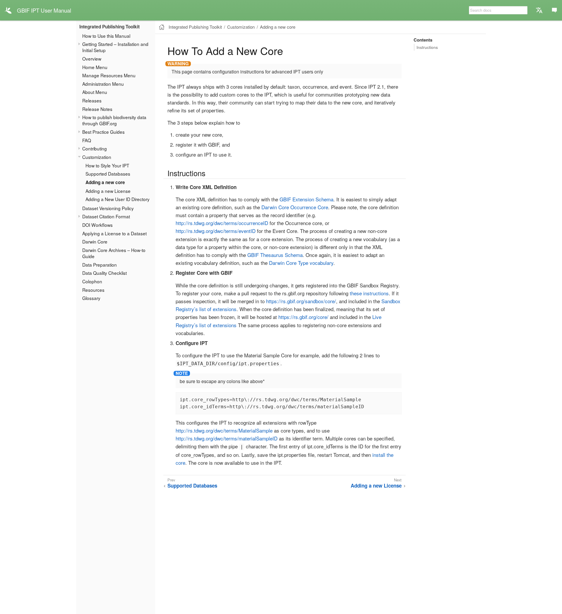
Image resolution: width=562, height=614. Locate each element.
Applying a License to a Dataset (114, 233)
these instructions (369, 293)
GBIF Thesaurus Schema (275, 254)
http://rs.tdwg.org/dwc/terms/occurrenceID (222, 223)
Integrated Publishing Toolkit (109, 26)
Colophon (92, 281)
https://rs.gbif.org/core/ (303, 316)
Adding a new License (108, 190)
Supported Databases (107, 173)
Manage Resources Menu (109, 75)
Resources (93, 289)
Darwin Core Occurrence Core (294, 207)
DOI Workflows (97, 225)
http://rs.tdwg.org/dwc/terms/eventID (216, 230)
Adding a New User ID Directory (117, 199)
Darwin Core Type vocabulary (301, 262)
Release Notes (97, 109)
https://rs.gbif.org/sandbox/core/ (301, 301)
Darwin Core (94, 241)
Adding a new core (105, 182)
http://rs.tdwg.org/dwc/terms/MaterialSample (224, 430)
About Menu (94, 92)
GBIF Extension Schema (306, 199)
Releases (92, 100)
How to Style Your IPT (107, 165)
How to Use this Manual (106, 35)
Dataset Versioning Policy (108, 208)
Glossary (91, 298)
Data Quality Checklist (104, 273)
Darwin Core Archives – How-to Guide (113, 253)
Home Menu (94, 67)
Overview (91, 58)
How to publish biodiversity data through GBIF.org (114, 120)
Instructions (427, 47)
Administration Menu (103, 83)
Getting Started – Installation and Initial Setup (115, 47)
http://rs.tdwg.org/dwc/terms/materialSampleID (226, 438)
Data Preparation (99, 264)
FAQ (86, 140)
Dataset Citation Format (106, 216)
